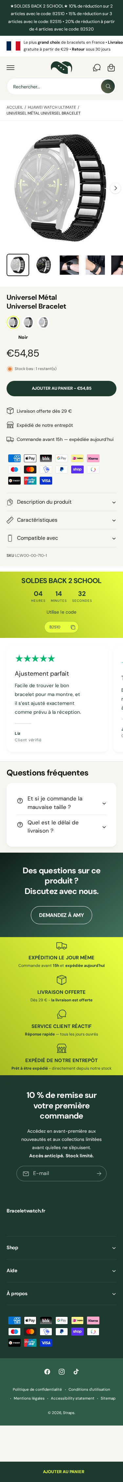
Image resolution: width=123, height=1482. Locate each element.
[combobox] (61, 86)
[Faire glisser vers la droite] (115, 188)
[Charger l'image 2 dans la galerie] (43, 265)
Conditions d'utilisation (89, 1389)
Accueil (15, 107)
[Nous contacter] (97, 67)
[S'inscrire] (99, 1174)
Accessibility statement (72, 1398)
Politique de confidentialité (37, 1389)
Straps (68, 1412)
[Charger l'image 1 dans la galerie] (18, 265)
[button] (10, 67)
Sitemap (108, 1398)
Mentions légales (29, 1398)
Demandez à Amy (61, 915)
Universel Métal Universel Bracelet (44, 113)
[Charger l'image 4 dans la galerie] (95, 265)
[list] (61, 46)
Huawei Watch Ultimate (52, 107)
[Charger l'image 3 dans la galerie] (69, 265)
